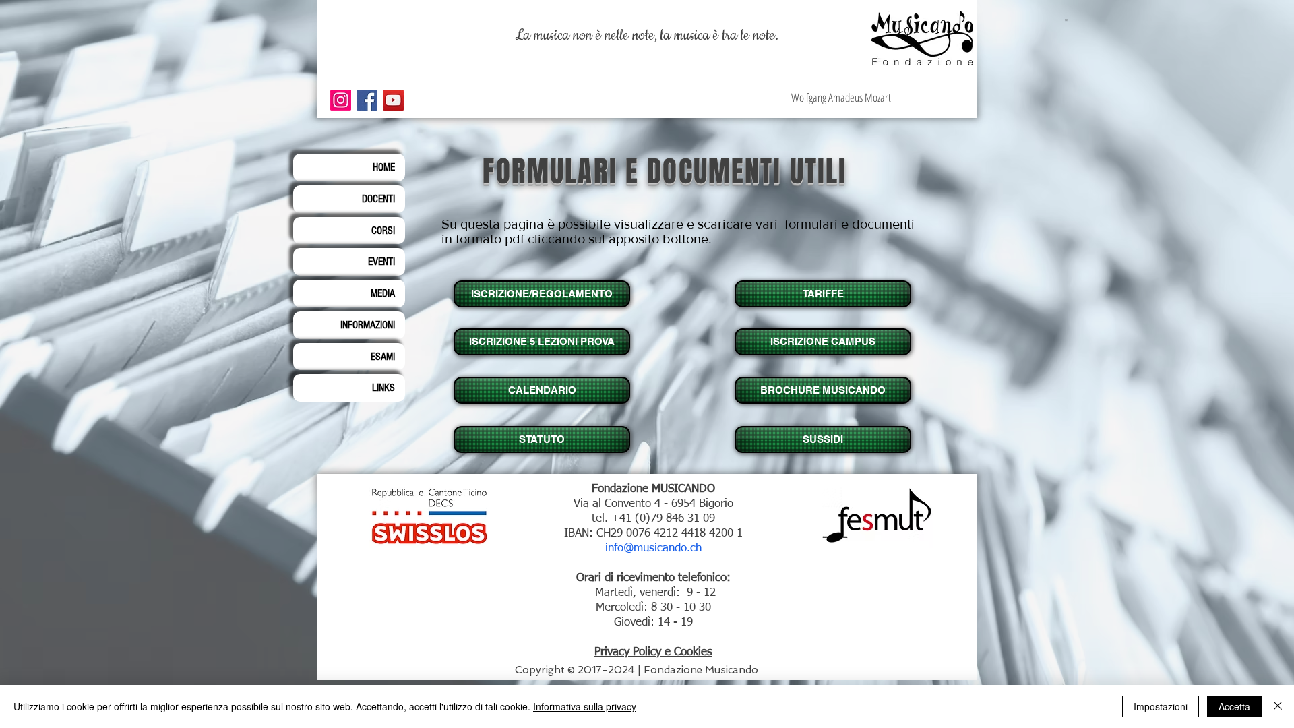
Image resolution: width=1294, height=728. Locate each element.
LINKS (383, 388)
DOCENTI (378, 199)
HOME (384, 167)
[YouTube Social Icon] (393, 100)
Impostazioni (1161, 706)
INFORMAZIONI (367, 325)
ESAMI (383, 357)
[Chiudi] (1278, 706)
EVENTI (381, 261)
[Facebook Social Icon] (367, 100)
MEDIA (383, 293)
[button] (821, 341)
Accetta (1234, 706)
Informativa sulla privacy (584, 706)
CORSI (383, 230)
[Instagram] (340, 100)
